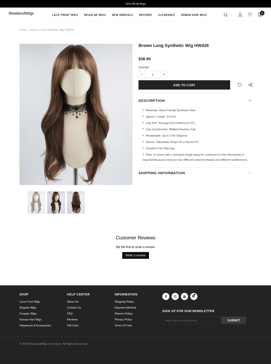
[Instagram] (175, 296)
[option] (76, 114)
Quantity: (144, 67)
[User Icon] (240, 14)
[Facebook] (165, 296)
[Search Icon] (228, 15)
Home (23, 29)
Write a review (136, 255)
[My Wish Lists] (250, 15)
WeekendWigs (16, 13)
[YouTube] (184, 296)
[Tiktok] (193, 296)
